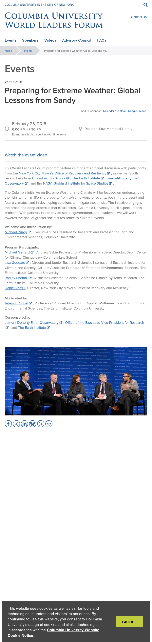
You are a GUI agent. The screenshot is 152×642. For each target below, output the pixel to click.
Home (8, 51)
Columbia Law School (49, 178)
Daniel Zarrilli (15, 287)
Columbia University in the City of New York (39, 5)
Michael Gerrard (17, 252)
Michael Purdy (16, 232)
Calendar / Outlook (114, 111)
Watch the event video (26, 155)
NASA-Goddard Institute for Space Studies (75, 183)
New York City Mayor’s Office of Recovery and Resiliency (62, 173)
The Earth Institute (86, 178)
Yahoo (142, 111)
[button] (19, 381)
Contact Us (139, 16)
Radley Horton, (16, 277)
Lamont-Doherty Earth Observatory (32, 322)
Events (28, 51)
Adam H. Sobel (16, 303)
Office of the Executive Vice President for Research (104, 322)
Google (132, 111)
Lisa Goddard (15, 262)
